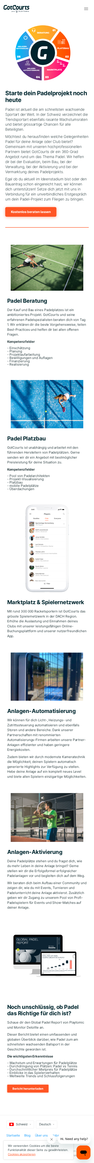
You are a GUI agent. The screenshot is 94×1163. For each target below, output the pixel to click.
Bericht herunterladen (27, 1088)
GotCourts (18, 8)
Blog (27, 1135)
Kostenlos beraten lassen (31, 212)
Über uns (41, 1135)
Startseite (13, 1135)
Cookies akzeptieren (22, 1154)
